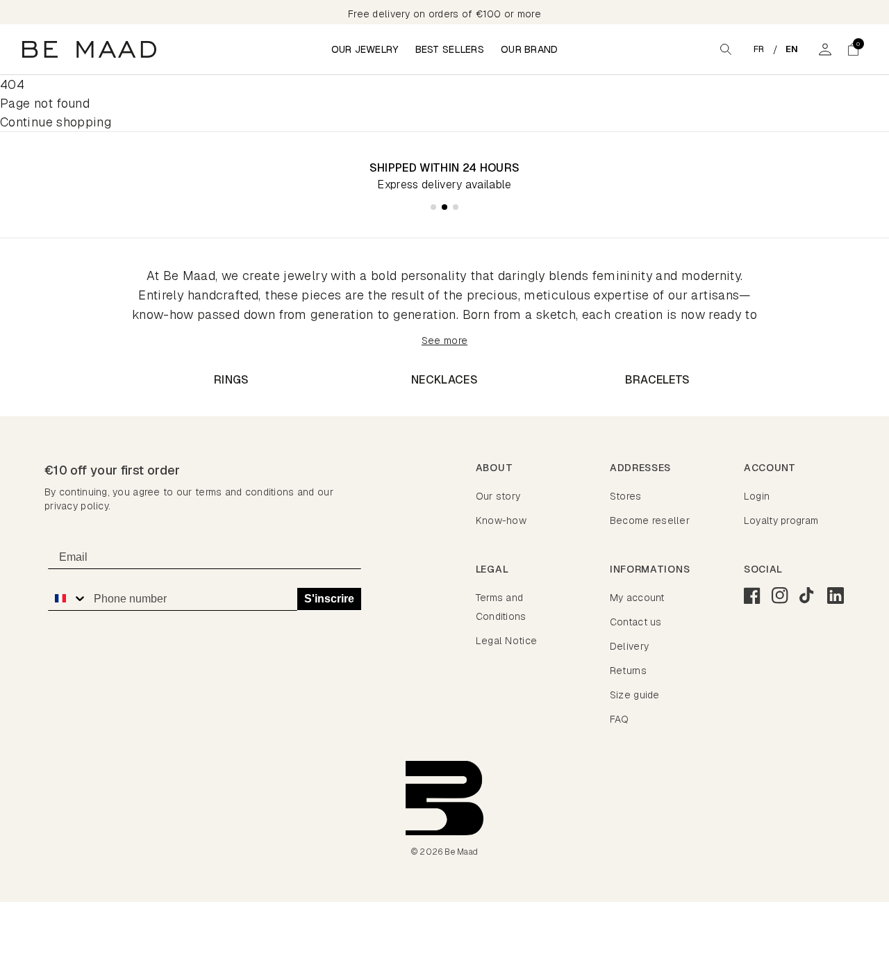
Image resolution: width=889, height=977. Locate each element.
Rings (231, 379)
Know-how (501, 520)
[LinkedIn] (835, 595)
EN (792, 49)
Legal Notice (506, 640)
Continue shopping (55, 122)
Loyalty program (781, 520)
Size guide (635, 695)
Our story (498, 496)
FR (759, 49)
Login (757, 496)
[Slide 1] (433, 207)
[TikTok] (807, 595)
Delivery (629, 646)
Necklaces (444, 379)
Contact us (636, 622)
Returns (628, 670)
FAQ (619, 719)
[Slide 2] (444, 207)
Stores (626, 496)
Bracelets (657, 379)
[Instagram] (780, 595)
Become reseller (650, 520)
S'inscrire (329, 599)
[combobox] (67, 598)
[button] (853, 49)
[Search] (726, 49)
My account (637, 597)
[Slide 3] (455, 207)
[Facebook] (752, 595)
